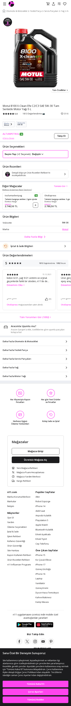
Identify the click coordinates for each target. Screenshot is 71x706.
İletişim (10, 506)
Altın (38, 497)
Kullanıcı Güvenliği (16, 541)
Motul (65, 229)
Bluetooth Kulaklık (44, 529)
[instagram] (35, 644)
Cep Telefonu (42, 544)
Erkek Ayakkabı (43, 534)
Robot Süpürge (43, 501)
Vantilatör (40, 583)
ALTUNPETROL (11, 133)
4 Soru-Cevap (8, 138)
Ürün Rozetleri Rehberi (18, 560)
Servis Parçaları (51, 11)
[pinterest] (51, 644)
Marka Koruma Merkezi (18, 497)
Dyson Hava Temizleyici (47, 592)
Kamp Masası (42, 602)
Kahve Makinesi (43, 597)
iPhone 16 (40, 574)
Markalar (11, 501)
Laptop (39, 578)
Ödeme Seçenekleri (17, 527)
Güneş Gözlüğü (43, 569)
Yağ (63, 11)
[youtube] (43, 644)
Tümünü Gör (60, 186)
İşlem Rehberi (14, 536)
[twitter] (27, 644)
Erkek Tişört (41, 539)
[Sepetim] (48, 4)
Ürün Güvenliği (14, 546)
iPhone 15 (40, 555)
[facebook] (19, 644)
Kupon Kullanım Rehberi (19, 555)
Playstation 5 (42, 520)
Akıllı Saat (40, 511)
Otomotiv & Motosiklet (16, 11)
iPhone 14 (40, 506)
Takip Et (61, 136)
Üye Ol (10, 517)
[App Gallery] (44, 625)
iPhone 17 (40, 564)
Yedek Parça (36, 11)
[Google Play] (25, 625)
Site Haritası (13, 550)
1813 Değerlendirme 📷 (34, 113)
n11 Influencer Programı (19, 564)
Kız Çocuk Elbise (43, 560)
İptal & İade (13, 531)
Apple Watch (42, 525)
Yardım (10, 522)
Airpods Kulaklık (43, 515)
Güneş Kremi (42, 588)
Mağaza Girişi (35, 451)
